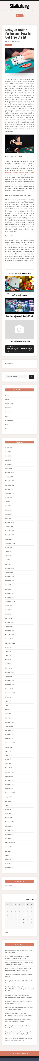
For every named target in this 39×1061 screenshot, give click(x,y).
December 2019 (9, 730)
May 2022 (8, 614)
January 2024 (9, 572)
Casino (8, 45)
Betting (7, 395)
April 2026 (8, 464)
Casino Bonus (9, 403)
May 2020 (8, 709)
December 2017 (9, 830)
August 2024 (8, 547)
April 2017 (8, 863)
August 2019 (8, 747)
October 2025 (9, 489)
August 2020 (8, 697)
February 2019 (9, 772)
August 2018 (8, 797)
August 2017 (8, 847)
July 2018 (8, 801)
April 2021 (8, 664)
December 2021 (9, 630)
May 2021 (8, 660)
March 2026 (8, 468)
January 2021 (9, 676)
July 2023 (8, 585)
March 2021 (8, 668)
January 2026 (9, 477)
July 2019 (8, 751)
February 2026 (9, 472)
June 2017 (8, 855)
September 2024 (10, 543)
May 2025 (8, 510)
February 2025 (9, 522)
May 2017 (8, 859)
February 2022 (9, 622)
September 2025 (10, 493)
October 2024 (9, 539)
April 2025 (8, 514)
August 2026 (8, 447)
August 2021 (8, 647)
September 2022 (10, 601)
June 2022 (8, 610)
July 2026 (8, 452)
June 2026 (8, 456)
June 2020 (8, 705)
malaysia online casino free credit (19, 172)
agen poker (8, 886)
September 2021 (10, 643)
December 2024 (9, 531)
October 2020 (9, 689)
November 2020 (9, 684)
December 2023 (9, 576)
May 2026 (8, 460)
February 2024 (9, 568)
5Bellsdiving (19, 6)
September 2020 (10, 693)
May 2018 (8, 809)
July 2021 (8, 651)
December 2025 (9, 481)
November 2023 (9, 580)
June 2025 (8, 506)
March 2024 (8, 564)
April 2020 (8, 714)
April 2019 (8, 764)
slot (6, 428)
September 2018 (10, 793)
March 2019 (8, 768)
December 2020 (9, 680)
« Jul (6, 932)
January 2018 (9, 826)
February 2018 (9, 822)
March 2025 (8, 518)
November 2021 (9, 635)
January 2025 (9, 526)
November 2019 (9, 734)
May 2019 (8, 759)
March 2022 (8, 618)
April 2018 (8, 813)
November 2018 (9, 784)
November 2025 (9, 485)
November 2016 (9, 867)
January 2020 (9, 726)
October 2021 (9, 639)
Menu (19, 16)
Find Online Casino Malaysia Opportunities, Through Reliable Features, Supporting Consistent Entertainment (19, 989)
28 (23, 923)
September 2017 (10, 842)
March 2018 (8, 818)
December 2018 (9, 780)
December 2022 (9, 593)
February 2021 (9, 672)
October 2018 (9, 788)
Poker (7, 424)
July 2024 (8, 551)
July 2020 (8, 701)
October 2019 (9, 738)
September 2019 (10, 743)
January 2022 (9, 626)
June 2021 (8, 655)
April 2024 (8, 560)
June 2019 (8, 755)
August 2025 (8, 497)
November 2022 (9, 597)
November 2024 (9, 535)
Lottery (7, 416)
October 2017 (9, 838)
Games (7, 412)
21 (23, 919)
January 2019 (9, 776)
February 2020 (9, 722)
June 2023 (8, 589)
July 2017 (8, 851)
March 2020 (8, 718)
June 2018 (8, 805)
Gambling (8, 408)
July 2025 (8, 502)
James (18, 41)
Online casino (9, 420)
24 (7, 923)
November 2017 (9, 834)
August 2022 (8, 605)
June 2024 (8, 556)
